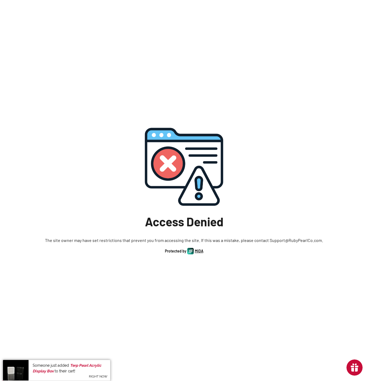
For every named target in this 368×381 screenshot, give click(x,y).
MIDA (199, 251)
